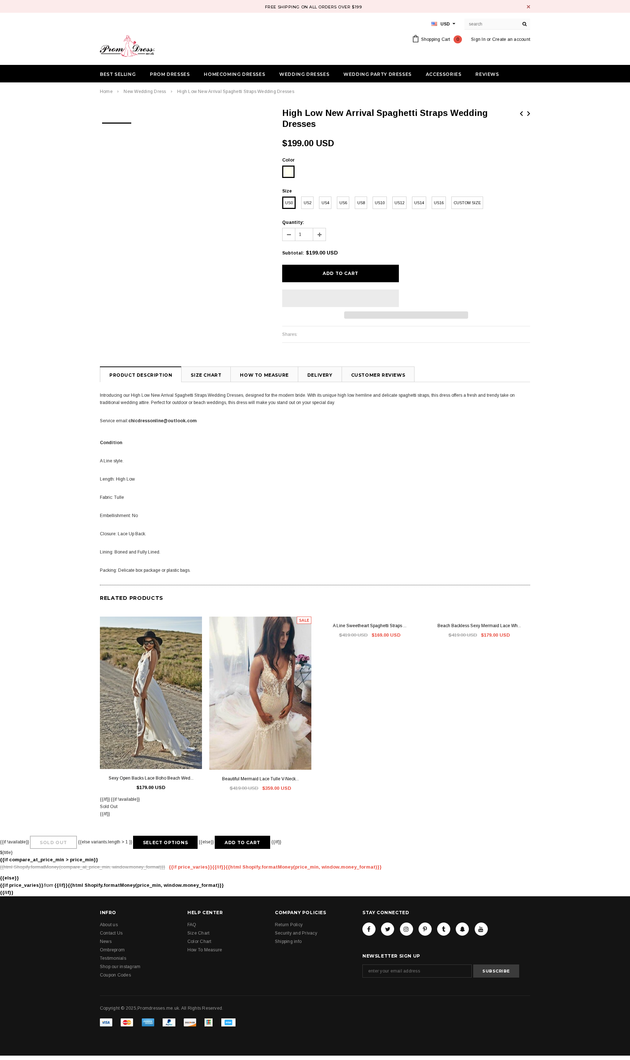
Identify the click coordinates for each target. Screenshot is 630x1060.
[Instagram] (406, 929)
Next (528, 113)
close (528, 6)
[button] (340, 298)
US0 (289, 203)
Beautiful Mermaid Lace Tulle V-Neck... (260, 778)
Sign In (478, 39)
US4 (325, 203)
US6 (343, 203)
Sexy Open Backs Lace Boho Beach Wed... (151, 778)
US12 (399, 203)
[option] (116, 120)
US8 (361, 203)
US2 (307, 203)
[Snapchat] (462, 929)
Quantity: (293, 222)
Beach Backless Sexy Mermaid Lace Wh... (479, 625)
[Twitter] (387, 929)
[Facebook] (369, 929)
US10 (380, 203)
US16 (439, 203)
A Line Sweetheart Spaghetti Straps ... (370, 625)
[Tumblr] (443, 929)
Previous (521, 113)
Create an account (511, 39)
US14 (419, 203)
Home (106, 91)
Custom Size (467, 203)
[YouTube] (481, 929)
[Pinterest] (425, 929)
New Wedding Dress (145, 91)
